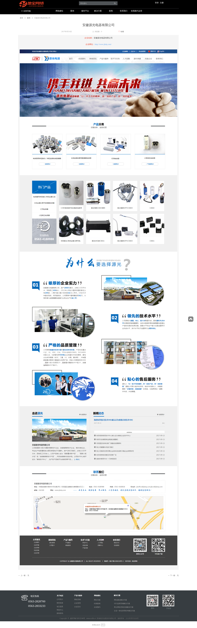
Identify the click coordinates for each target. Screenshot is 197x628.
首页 (21, 18)
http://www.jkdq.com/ (103, 44)
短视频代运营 (136, 11)
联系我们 (123, 11)
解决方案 (98, 11)
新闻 (111, 11)
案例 (72, 11)
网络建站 (59, 11)
